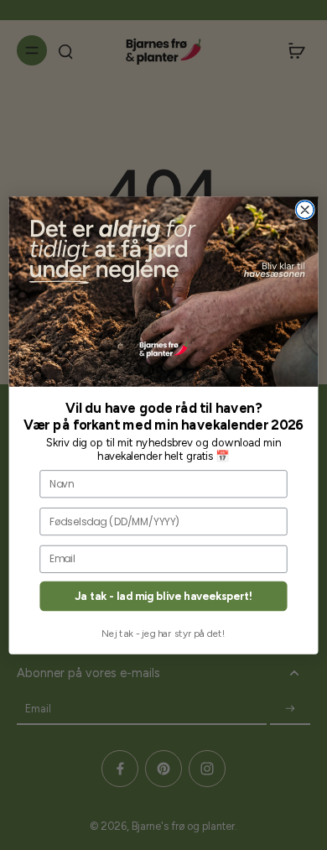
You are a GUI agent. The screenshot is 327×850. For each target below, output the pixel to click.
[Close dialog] (305, 209)
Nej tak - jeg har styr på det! (163, 633)
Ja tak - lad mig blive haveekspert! (163, 595)
